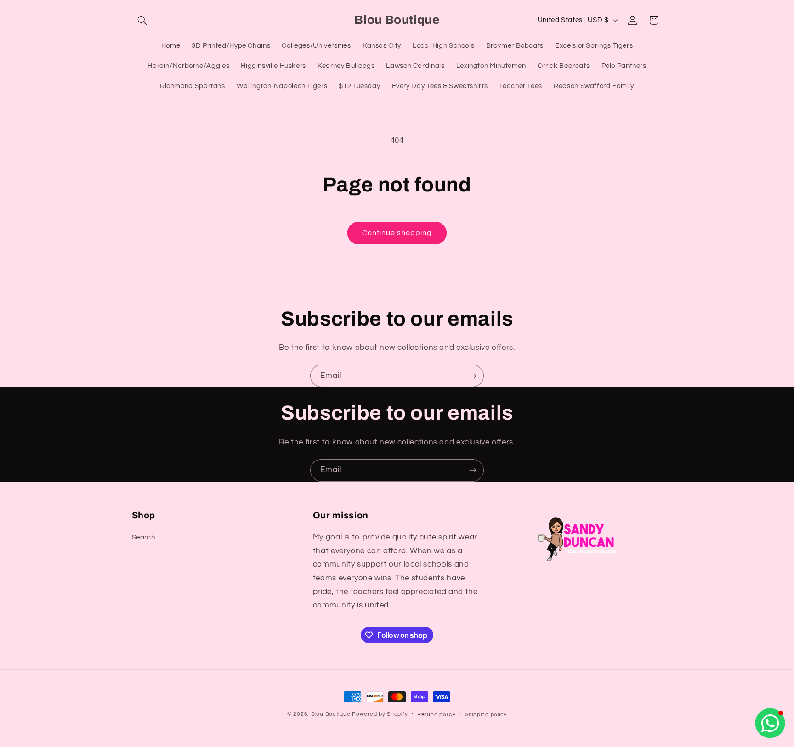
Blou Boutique (331, 714)
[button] (142, 20)
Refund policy (436, 714)
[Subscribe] (472, 376)
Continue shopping (397, 232)
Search (143, 537)
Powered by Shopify (380, 714)
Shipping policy (486, 714)
